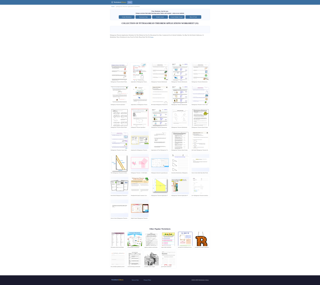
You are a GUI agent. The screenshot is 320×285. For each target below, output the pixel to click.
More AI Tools (193, 17)
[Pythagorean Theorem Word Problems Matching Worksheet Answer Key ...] (180, 142)
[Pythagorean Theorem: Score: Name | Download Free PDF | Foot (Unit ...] (119, 143)
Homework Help (143, 17)
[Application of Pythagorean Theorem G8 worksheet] (140, 75)
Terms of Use (135, 280)
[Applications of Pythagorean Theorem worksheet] (140, 97)
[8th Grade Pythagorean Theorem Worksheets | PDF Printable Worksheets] (160, 98)
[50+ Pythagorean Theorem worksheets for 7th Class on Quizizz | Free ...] (200, 189)
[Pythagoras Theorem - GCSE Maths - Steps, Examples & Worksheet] (140, 162)
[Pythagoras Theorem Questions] (119, 97)
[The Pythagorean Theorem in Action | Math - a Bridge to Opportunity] (119, 163)
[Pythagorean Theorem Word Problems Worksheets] (119, 75)
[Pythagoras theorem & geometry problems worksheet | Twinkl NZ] (160, 162)
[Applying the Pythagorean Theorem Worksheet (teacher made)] (140, 140)
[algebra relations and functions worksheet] (151, 241)
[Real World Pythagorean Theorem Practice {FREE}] (119, 185)
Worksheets (117, 280)
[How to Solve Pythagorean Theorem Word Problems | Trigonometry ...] (119, 208)
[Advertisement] (160, 50)
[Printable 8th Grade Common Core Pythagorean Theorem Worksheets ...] (140, 185)
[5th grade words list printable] (118, 241)
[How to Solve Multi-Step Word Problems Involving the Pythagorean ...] (200, 163)
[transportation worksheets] (135, 239)
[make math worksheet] (168, 241)
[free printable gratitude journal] (118, 260)
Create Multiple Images (177, 17)
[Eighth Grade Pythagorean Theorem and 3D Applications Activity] (140, 208)
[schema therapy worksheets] (135, 261)
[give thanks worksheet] (168, 260)
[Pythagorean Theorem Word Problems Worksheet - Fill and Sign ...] (200, 120)
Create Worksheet (127, 17)
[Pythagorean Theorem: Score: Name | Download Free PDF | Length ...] (200, 97)
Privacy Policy (147, 280)
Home (129, 2)
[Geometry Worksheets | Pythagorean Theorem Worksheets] (180, 165)
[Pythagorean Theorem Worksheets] (160, 74)
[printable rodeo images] (151, 260)
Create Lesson (160, 17)
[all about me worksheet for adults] (185, 242)
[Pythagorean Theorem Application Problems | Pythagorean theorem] (160, 185)
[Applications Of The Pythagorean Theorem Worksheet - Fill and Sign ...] (160, 142)
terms (151, 37)
